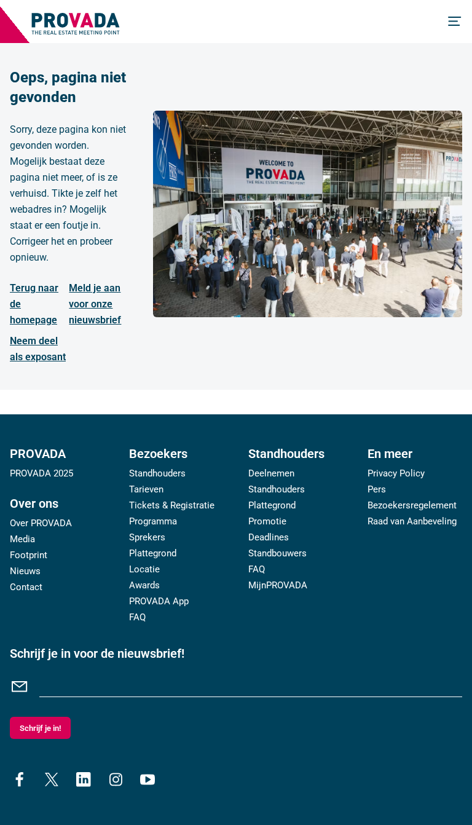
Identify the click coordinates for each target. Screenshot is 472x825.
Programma (153, 521)
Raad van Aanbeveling (412, 521)
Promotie (267, 521)
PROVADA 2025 (41, 473)
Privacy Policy (396, 473)
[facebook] (20, 779)
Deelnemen (271, 473)
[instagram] (115, 779)
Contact (26, 587)
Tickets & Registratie (171, 505)
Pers (377, 489)
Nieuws (25, 571)
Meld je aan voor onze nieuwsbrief (95, 304)
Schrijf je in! (40, 728)
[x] (51, 779)
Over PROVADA (41, 523)
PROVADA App (159, 601)
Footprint (28, 555)
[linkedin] (83, 779)
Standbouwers (277, 553)
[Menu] (455, 21)
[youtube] (147, 779)
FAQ (137, 617)
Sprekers (147, 537)
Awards (144, 585)
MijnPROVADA (277, 585)
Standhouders (157, 473)
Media (22, 539)
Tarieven (146, 489)
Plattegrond (152, 553)
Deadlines (268, 537)
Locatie (144, 569)
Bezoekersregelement (412, 505)
